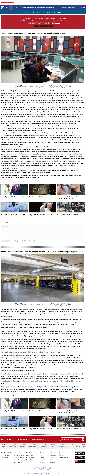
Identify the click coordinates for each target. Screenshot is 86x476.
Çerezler (43, 474)
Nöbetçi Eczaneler (19, 457)
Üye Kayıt (61, 455)
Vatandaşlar (26, 395)
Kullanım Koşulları (53, 474)
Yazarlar (52, 457)
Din (43, 12)
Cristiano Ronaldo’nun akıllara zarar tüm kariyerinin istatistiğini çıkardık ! (38, 7)
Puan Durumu (43, 445)
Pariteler (60, 445)
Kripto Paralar (80, 445)
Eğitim (48, 12)
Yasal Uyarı (61, 474)
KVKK (47, 474)
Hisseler (52, 445)
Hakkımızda (25, 474)
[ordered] (23, 241)
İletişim (30, 474)
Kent (8, 395)
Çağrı (11, 181)
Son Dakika (17, 459)
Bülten (38, 12)
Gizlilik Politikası (37, 474)
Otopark (14, 395)
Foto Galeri (53, 452)
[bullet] (25, 241)
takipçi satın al (18, 462)
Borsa (3, 445)
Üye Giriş (61, 452)
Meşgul (23, 181)
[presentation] (7, 7)
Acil (7, 181)
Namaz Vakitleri (12, 445)
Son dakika (68, 7)
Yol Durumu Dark (5, 455)
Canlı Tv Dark (17, 452)
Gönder (6, 241)
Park (19, 395)
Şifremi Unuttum (63, 457)
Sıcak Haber (53, 462)
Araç (3, 395)
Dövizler (42, 455)
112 (2, 181)
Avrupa (32, 12)
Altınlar (42, 452)
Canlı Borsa (29, 452)
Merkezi (17, 181)
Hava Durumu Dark (6, 452)
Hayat (53, 12)
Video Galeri (53, 455)
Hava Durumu (32, 445)
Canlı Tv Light (4, 457)
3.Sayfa (27, 12)
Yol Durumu (69, 445)
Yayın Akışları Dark (19, 455)
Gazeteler (23, 445)
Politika (59, 12)
